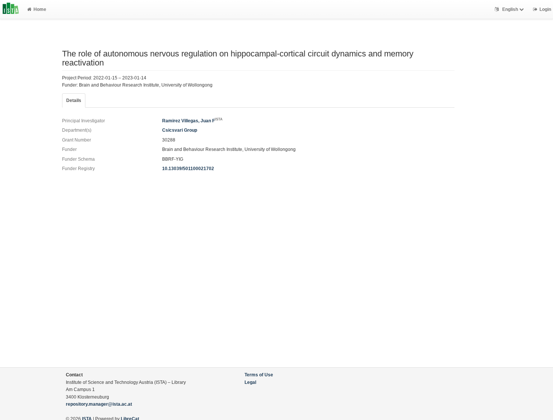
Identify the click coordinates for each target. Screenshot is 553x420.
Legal (250, 382)
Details (73, 100)
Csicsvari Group (179, 130)
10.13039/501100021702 (188, 168)
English (510, 9)
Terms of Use (259, 374)
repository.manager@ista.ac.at (99, 404)
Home (39, 9)
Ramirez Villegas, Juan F (192, 120)
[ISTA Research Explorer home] (10, 9)
